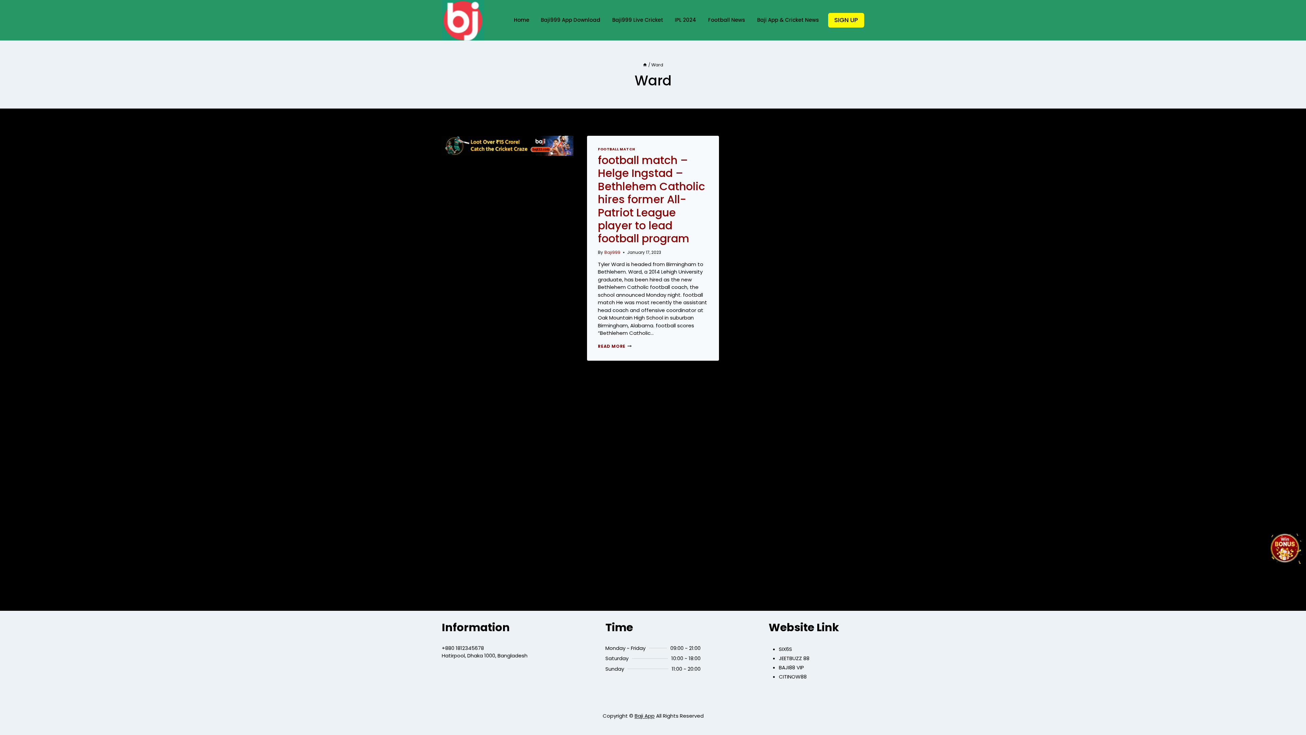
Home (521, 19)
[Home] (645, 65)
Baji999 (612, 252)
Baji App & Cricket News (788, 19)
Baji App (645, 715)
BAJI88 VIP (791, 667)
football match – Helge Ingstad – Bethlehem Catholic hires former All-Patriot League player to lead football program (651, 199)
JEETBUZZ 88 (794, 658)
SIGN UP (846, 20)
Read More (614, 346)
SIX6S (785, 649)
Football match (616, 149)
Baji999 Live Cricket (637, 19)
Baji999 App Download (570, 19)
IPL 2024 (685, 19)
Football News (726, 19)
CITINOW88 (793, 676)
